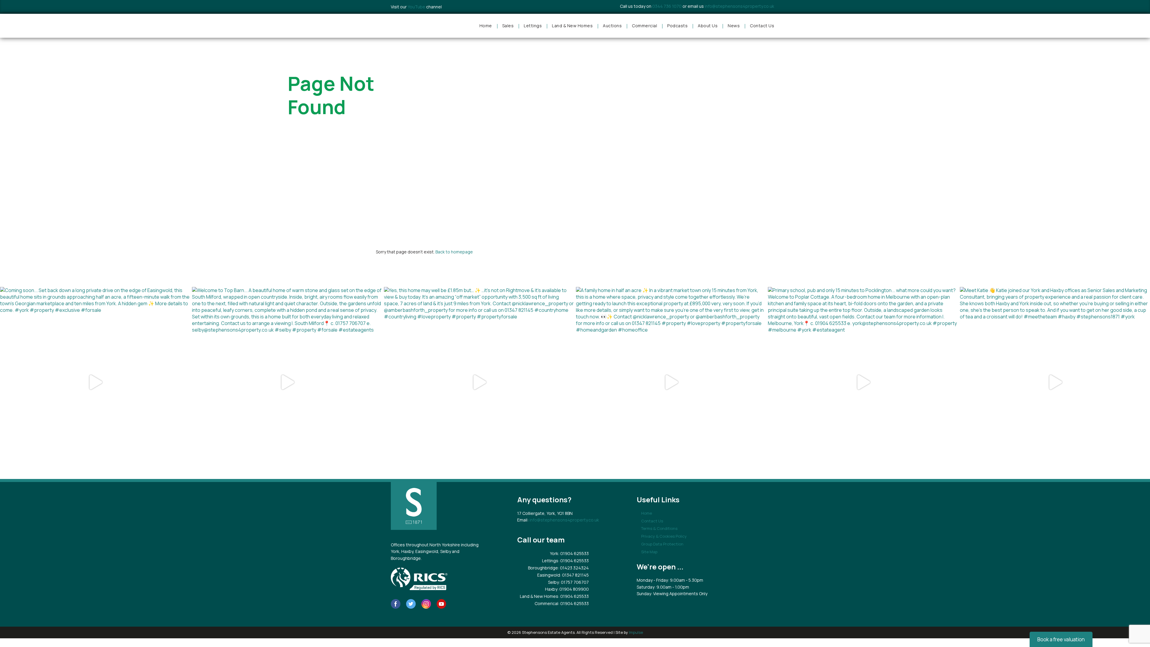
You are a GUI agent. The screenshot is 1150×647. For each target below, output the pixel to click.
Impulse (636, 632)
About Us (708, 25)
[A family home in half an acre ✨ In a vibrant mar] (671, 382)
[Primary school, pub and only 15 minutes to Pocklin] (863, 382)
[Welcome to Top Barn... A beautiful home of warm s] (287, 382)
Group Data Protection (662, 544)
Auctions (612, 25)
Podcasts (677, 25)
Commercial (644, 25)
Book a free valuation (1061, 639)
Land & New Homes (572, 25)
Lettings (533, 25)
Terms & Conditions (659, 528)
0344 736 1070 (667, 6)
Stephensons (416, 26)
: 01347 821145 (574, 575)
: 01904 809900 (573, 589)
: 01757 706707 (574, 582)
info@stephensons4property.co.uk (739, 6)
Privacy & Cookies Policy (664, 536)
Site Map (649, 551)
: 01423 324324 (573, 568)
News (734, 25)
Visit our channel (416, 7)
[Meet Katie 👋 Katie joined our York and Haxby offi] (1055, 382)
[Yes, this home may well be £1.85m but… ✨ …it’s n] (479, 382)
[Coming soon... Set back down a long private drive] (95, 382)
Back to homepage (454, 252)
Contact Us (762, 25)
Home (485, 25)
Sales (508, 25)
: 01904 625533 (573, 553)
